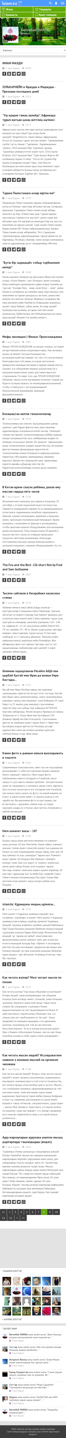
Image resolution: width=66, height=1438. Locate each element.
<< (3, 1212)
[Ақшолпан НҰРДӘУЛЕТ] (16, 1281)
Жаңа (9, 9)
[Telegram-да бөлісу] (14, 74)
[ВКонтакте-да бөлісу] (9, 74)
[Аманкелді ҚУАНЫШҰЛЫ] (16, 1301)
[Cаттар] (56, 1301)
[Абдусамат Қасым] (6, 1281)
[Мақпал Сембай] (46, 1311)
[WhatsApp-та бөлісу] (23, 74)
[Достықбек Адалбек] (56, 1311)
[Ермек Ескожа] (26, 1301)
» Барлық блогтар (12, 1319)
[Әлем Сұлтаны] (6, 1311)
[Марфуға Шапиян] (6, 1291)
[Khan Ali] (46, 1291)
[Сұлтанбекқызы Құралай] (56, 1291)
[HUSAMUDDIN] (26, 1311)
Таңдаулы (45, 9)
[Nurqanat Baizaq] (46, 1281)
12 (10, 1217)
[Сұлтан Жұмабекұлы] (26, 1291)
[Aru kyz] (6, 1301)
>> (23, 1217)
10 (56, 1212)
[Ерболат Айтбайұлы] (56, 1281)
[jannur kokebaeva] (36, 1301)
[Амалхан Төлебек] (46, 1301)
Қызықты (11, 15)
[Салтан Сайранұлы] (36, 1291)
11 (3, 1217)
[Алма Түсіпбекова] (16, 1311)
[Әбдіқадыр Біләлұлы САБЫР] (36, 1281)
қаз (20, 1)
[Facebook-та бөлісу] (4, 74)
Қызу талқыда (47, 15)
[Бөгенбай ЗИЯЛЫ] (16, 1291)
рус (20, 4)
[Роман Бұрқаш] (36, 1311)
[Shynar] (26, 1281)
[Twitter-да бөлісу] (19, 74)
